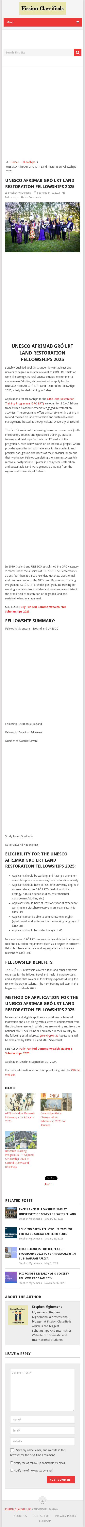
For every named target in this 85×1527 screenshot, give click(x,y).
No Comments (33, 197)
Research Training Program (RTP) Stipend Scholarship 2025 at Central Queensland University (19, 1158)
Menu (10, 22)
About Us (20, 1515)
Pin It (48, 1184)
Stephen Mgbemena (19, 192)
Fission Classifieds (17, 1509)
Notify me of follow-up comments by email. (40, 1463)
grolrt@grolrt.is (49, 1035)
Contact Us (41, 1515)
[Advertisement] (44, 39)
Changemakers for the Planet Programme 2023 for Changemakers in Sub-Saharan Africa (47, 1253)
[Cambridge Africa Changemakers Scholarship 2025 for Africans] (56, 1102)
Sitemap (45, 1520)
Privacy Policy (65, 1515)
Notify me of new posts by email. (33, 1470)
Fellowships (11, 197)
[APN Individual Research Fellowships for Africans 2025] (21, 1102)
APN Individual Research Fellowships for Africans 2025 (20, 1117)
